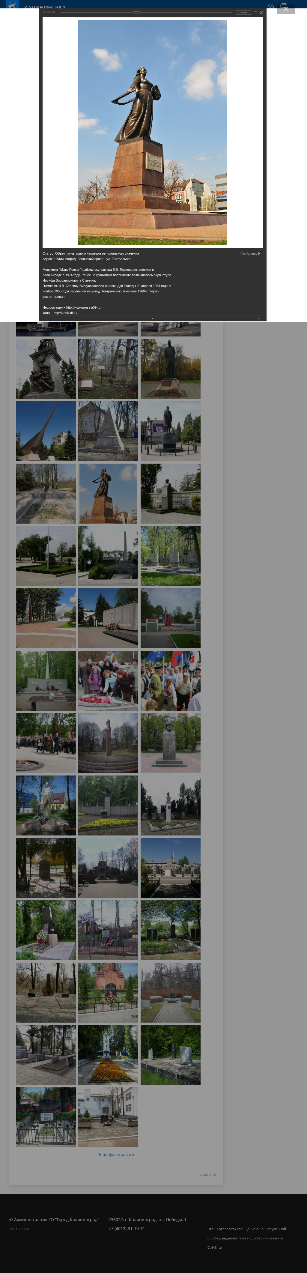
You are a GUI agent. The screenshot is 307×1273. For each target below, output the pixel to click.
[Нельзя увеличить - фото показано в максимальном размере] (255, 13)
